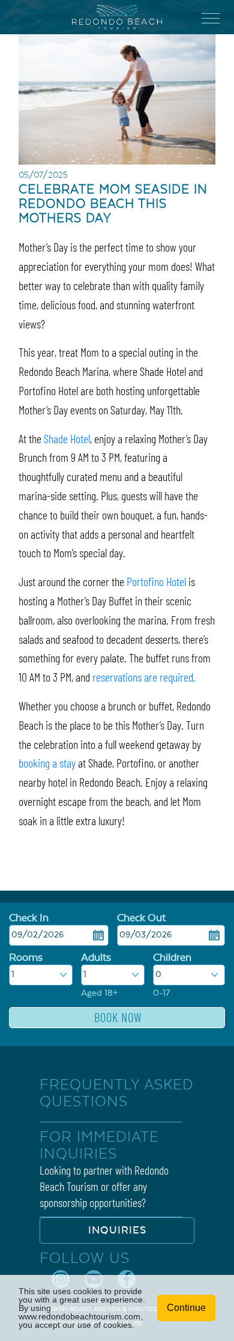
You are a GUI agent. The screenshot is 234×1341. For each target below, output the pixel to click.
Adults (96, 958)
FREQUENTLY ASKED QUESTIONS (117, 1093)
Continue (186, 1308)
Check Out (141, 918)
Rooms (26, 958)
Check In (29, 918)
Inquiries (117, 1230)
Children (172, 958)
